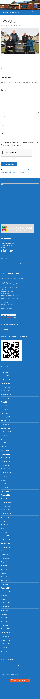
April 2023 (4, 409)
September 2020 (6, 513)
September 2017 (6, 644)
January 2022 (5, 458)
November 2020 (6, 506)
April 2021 (4, 487)
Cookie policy (16, 686)
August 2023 (5, 398)
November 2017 (6, 636)
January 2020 (5, 543)
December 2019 (6, 547)
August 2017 (5, 647)
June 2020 (4, 525)
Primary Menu (37, 12)
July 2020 (4, 521)
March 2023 (5, 413)
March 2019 (5, 580)
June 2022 (4, 439)
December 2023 (6, 383)
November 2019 (6, 551)
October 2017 (5, 640)
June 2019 (4, 569)
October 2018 (5, 599)
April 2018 (4, 618)
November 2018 (6, 595)
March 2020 (5, 536)
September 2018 (6, 603)
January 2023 (5, 420)
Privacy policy (24, 686)
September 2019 (6, 558)
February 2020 (5, 539)
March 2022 (5, 450)
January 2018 (5, 629)
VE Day (18, 25)
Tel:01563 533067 (7, 251)
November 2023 (6, 387)
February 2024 (5, 380)
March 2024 (5, 376)
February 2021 (5, 495)
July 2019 (4, 566)
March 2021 (5, 491)
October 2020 (5, 510)
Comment (5, 90)
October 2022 (5, 428)
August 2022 (5, 435)
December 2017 (6, 632)
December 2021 (6, 461)
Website (4, 134)
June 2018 (4, 610)
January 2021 (5, 499)
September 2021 (6, 473)
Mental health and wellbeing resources (13, 665)
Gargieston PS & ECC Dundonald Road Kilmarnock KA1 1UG (7, 246)
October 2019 (5, 554)
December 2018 (6, 592)
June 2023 (4, 402)
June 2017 (4, 651)
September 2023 (6, 394)
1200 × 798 (12, 25)
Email (3, 125)
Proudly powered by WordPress (9, 674)
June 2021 (4, 480)
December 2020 (6, 502)
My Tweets (4, 329)
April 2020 (4, 532)
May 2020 (4, 528)
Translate (13, 317)
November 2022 (6, 424)
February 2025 (5, 372)
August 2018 (5, 606)
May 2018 (4, 614)
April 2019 (4, 577)
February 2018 (5, 625)
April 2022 (4, 446)
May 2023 (4, 406)
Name (3, 116)
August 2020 (5, 517)
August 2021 (5, 476)
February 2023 (5, 417)
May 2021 (4, 484)
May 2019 (4, 573)
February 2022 (5, 454)
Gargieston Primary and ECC (12, 12)
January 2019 (5, 588)
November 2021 (6, 465)
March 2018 (5, 621)
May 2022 (4, 443)
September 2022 (6, 432)
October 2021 (5, 469)
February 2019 (5, 584)
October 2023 (5, 391)
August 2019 (5, 562)
